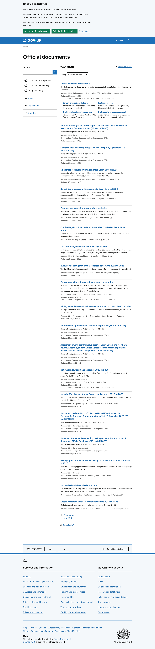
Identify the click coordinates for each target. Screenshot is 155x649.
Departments (104, 576)
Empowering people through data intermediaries (83, 208)
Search (34, 67)
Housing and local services (72, 592)
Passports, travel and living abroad (76, 602)
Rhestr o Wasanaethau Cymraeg (38, 631)
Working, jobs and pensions (73, 612)
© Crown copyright (123, 642)
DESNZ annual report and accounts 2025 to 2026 (84, 370)
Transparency (104, 602)
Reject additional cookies (64, 31)
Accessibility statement (59, 627)
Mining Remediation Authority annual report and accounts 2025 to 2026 (95, 306)
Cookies (42, 627)
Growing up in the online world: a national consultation (86, 282)
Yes (52, 549)
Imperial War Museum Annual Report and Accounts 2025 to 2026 (91, 394)
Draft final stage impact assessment (77, 112)
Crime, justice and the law (35, 602)
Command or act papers (39, 80)
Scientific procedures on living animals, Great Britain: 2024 (89, 189)
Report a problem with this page (114, 549)
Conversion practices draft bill (75, 103)
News (100, 581)
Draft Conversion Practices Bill (75, 83)
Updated (32, 113)
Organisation (34, 105)
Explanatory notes (105, 103)
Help (25, 627)
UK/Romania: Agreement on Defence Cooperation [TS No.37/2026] (93, 325)
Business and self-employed (36, 586)
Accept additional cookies (36, 31)
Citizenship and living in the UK (37, 597)
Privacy (33, 627)
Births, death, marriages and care (38, 581)
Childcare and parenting (34, 592)
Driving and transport (33, 612)
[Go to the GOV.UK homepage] (32, 40)
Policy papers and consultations (113, 597)
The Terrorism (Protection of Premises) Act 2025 (83, 246)
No (66, 549)
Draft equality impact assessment (112, 112)
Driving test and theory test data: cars (78, 485)
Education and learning (71, 576)
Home (25, 47)
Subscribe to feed (125, 66)
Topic (30, 98)
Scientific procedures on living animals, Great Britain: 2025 (89, 169)
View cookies (85, 31)
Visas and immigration (70, 607)
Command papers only (38, 85)
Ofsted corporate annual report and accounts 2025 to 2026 (89, 501)
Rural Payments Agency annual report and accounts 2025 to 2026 (92, 265)
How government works (109, 607)
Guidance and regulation (109, 586)
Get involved (103, 612)
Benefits (27, 576)
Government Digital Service (67, 631)
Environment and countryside (74, 586)
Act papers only (35, 90)
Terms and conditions (92, 627)
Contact (76, 627)
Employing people (68, 581)
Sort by (63, 75)
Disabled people (30, 607)
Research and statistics (109, 592)
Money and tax (67, 597)
